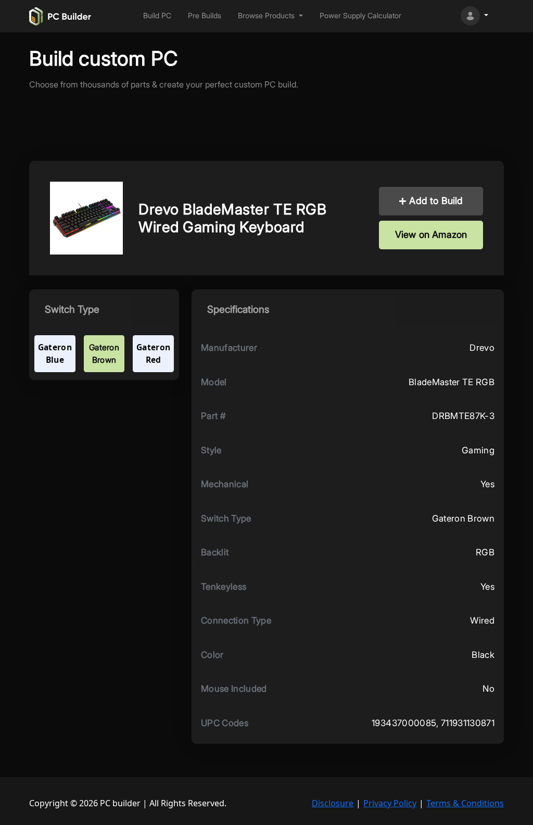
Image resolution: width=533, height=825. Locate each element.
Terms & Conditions (465, 803)
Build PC (157, 15)
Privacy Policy (389, 803)
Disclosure (332, 803)
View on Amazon (431, 234)
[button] (270, 15)
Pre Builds (204, 15)
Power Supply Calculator (360, 15)
